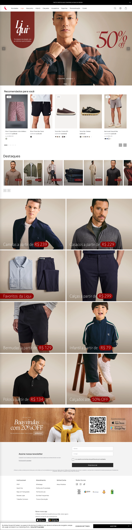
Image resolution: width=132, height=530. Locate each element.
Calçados (46, 8)
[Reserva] (5, 8)
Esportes (64, 8)
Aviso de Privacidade (37, 527)
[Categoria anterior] (5, 190)
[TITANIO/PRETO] (80, 136)
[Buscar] (115, 8)
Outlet (84, 8)
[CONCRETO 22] (59, 136)
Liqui (22, 8)
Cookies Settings (82, 526)
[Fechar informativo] (130, 2)
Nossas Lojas (21, 495)
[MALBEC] (6, 138)
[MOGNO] (57, 136)
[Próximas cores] (66, 136)
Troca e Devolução (42, 499)
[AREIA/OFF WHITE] (89, 136)
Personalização (75, 8)
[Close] (128, 526)
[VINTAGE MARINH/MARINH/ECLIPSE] (85, 136)
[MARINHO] (64, 136)
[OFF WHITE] (110, 138)
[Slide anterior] (3, 48)
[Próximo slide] (128, 48)
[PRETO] (31, 136)
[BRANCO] (61, 136)
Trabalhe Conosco (22, 499)
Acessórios (55, 8)
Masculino (29, 8)
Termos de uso (40, 492)
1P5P (18, 484)
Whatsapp (39, 484)
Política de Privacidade (25, 460)
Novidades (14, 8)
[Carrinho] (126, 8)
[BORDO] (62, 136)
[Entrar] (120, 8)
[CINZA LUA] (108, 138)
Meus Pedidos (61, 484)
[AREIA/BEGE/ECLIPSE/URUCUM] (84, 136)
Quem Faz (20, 488)
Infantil (38, 8)
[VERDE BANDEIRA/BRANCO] (82, 136)
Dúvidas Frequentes (42, 495)
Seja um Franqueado (23, 492)
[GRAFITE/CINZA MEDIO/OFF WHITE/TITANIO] (87, 136)
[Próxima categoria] (9, 190)
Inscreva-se (92, 465)
